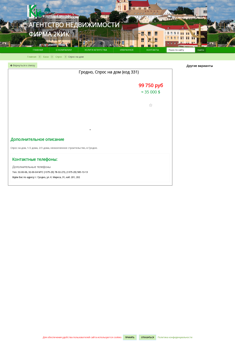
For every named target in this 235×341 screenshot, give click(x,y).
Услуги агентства (96, 49)
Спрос (58, 56)
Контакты (152, 49)
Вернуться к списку (23, 65)
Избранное (126, 49)
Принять (129, 337)
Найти (201, 49)
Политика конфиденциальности (175, 337)
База (46, 56)
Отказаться (147, 337)
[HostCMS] (49, 6)
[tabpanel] (150, 117)
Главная (38, 49)
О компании (64, 49)
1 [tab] (90, 129)
